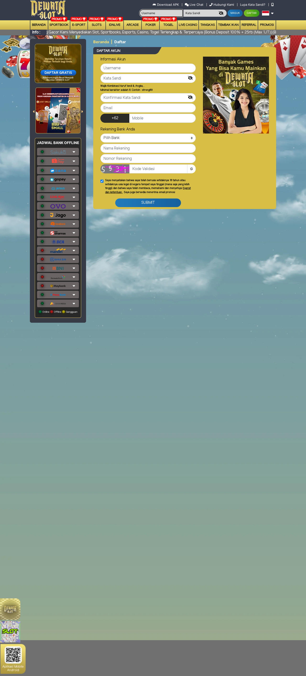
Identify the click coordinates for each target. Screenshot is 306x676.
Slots (97, 25)
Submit (148, 202)
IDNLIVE (114, 25)
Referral (249, 25)
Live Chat (196, 4)
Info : (36, 32)
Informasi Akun (113, 59)
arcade (132, 25)
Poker (151, 25)
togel (168, 25)
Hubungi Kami (224, 4)
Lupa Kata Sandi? (253, 4)
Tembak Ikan (228, 25)
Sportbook (59, 25)
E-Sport (79, 25)
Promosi (267, 25)
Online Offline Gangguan (59, 311)
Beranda (39, 25)
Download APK (168, 4)
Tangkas (207, 25)
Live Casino (188, 25)
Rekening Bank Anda (117, 129)
